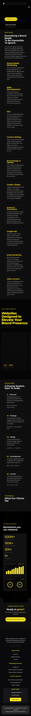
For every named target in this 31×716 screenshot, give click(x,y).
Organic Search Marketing (15, 672)
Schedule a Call (11, 19)
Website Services (15, 657)
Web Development (15, 682)
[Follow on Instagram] (14, 646)
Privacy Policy (9, 711)
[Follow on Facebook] (11, 646)
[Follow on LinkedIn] (17, 646)
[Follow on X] (20, 646)
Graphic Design (15, 685)
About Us (15, 654)
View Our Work (10, 25)
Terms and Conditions (19, 711)
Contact (15, 659)
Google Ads (15, 667)
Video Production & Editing (15, 669)
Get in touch (15, 699)
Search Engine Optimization (15, 680)
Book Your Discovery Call (15, 619)
